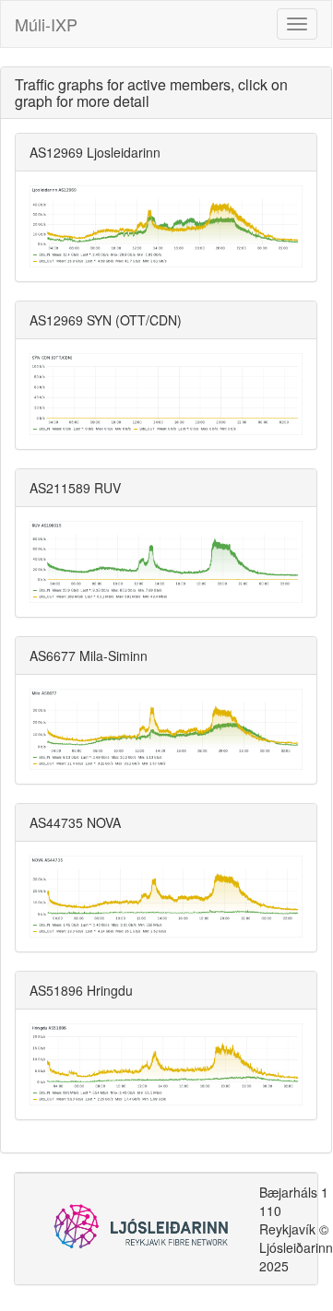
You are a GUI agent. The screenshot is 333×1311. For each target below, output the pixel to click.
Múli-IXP (46, 24)
